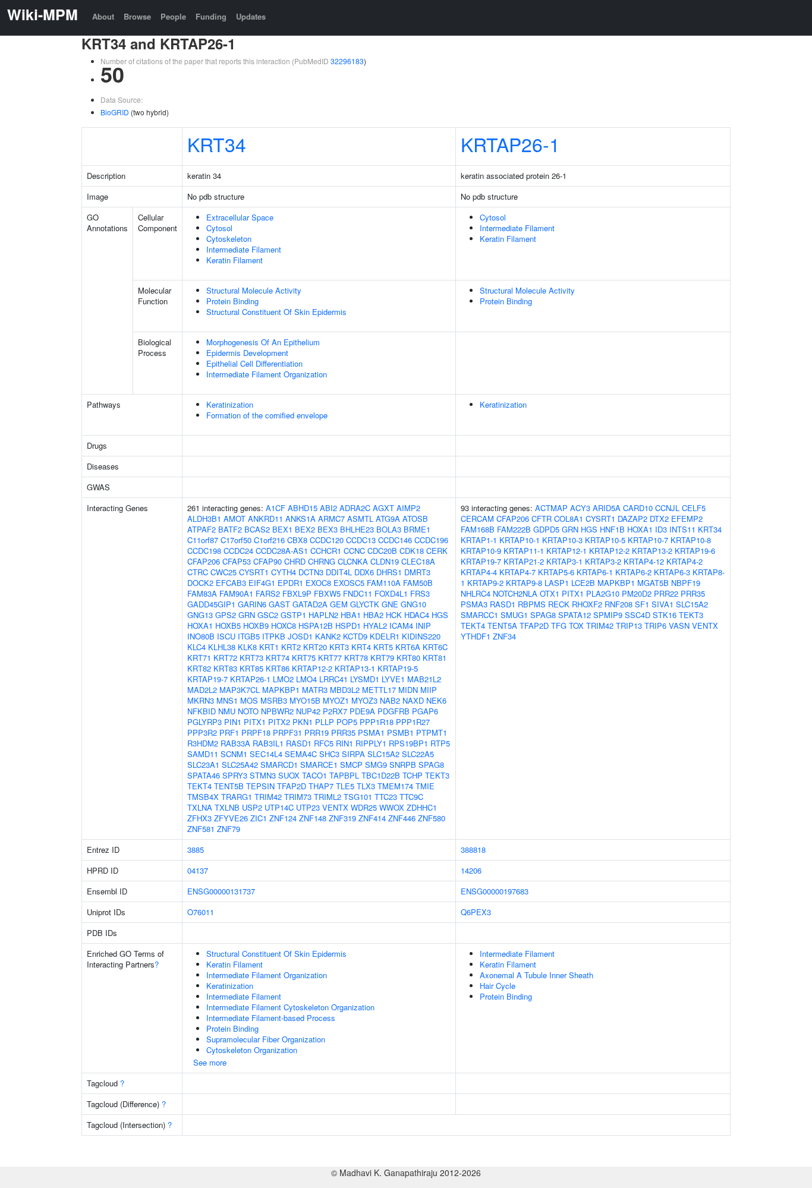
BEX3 (327, 529)
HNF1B (612, 529)
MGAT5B (653, 582)
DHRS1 (389, 572)
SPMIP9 (607, 614)
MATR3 (315, 689)
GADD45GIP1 (211, 604)
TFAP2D (291, 786)
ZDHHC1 (422, 807)
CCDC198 (204, 550)
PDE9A (362, 711)
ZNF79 (228, 828)
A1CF (275, 507)
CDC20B (382, 550)
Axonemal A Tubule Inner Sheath (536, 975)
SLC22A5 (418, 754)
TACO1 (314, 775)
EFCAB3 (231, 582)
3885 (195, 849)
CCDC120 (327, 540)
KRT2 (291, 647)
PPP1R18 (377, 721)
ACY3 (580, 507)
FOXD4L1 (391, 593)
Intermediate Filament (243, 249)
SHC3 (329, 754)
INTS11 (682, 529)
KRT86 (277, 668)
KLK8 (247, 647)
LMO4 (306, 679)
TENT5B (229, 786)
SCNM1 (234, 754)
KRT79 (382, 657)
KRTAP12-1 (566, 550)
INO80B (201, 636)
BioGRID (114, 112)
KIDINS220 (421, 636)
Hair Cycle (497, 985)
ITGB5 (249, 636)
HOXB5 (228, 625)
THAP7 (321, 786)
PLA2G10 (602, 593)
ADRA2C (354, 507)
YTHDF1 (475, 636)
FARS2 (268, 593)
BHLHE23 (357, 529)
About (103, 16)
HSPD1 (348, 625)
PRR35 (343, 732)
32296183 (347, 61)
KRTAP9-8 (524, 582)
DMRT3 (417, 572)
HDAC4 (416, 614)
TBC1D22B (380, 775)
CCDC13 (361, 540)
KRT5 (383, 647)
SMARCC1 (479, 614)
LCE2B (583, 582)
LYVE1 (393, 679)
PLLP (324, 721)
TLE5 (345, 786)
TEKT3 (437, 775)
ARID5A (607, 507)
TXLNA (199, 807)
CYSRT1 (254, 572)
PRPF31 (287, 732)
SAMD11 (202, 754)
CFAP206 (203, 561)
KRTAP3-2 (603, 561)
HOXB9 (256, 625)
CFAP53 (236, 561)
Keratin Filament (234, 260)
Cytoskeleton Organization (251, 1049)
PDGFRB (393, 711)
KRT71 (199, 657)
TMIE (425, 786)
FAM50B (418, 582)
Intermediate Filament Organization (266, 374)
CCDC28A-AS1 (282, 550)
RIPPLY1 (370, 743)
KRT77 (330, 657)
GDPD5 (546, 529)
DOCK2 (200, 582)
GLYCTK (364, 604)
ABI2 (328, 507)
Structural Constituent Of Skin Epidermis (276, 311)
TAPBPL (344, 775)
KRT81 (434, 657)
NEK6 (436, 700)
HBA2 (373, 614)
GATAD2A (310, 604)
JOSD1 (300, 636)
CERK (437, 550)
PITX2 (279, 721)
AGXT (383, 507)
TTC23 (385, 796)
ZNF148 (312, 818)
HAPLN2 (323, 614)
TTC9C (411, 796)
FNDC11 (357, 593)
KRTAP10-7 (648, 540)
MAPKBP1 (281, 689)
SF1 (642, 604)
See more (209, 1062)
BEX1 (282, 529)
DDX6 (364, 572)
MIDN (408, 689)
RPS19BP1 (408, 743)
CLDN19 (384, 561)
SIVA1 (662, 604)
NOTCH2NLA (515, 593)
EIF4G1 (261, 582)
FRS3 (420, 593)
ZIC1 (258, 818)
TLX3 (366, 786)
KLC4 (196, 647)
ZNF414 (372, 818)
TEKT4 (199, 786)
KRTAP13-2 (652, 550)
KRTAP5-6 (556, 572)
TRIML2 (327, 796)
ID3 (661, 529)
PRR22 (666, 593)
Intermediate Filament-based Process (270, 1017)
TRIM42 (268, 796)
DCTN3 (310, 572)
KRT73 (251, 657)
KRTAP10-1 (519, 540)
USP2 (252, 807)
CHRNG (321, 561)
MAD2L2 (202, 689)
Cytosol (219, 228)
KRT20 (315, 647)
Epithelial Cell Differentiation (254, 363)
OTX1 (549, 593)
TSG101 (358, 796)
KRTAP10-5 (605, 540)
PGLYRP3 (204, 721)
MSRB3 (273, 700)
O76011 (200, 912)
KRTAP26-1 (510, 143)
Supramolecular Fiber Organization (265, 1039)
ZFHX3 (199, 818)
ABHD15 (302, 507)
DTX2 (659, 518)
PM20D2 (637, 593)
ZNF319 (342, 818)
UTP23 (308, 807)
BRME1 (417, 529)
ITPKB (273, 636)
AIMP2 (408, 507)
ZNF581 (201, 828)
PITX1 (255, 721)
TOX (576, 625)
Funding (211, 16)
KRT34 (216, 143)
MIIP (428, 689)
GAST (279, 604)
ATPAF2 (201, 529)
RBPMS (532, 604)
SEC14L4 (266, 754)
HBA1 (351, 614)
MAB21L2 (424, 679)
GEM (339, 604)
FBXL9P (296, 593)
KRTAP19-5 (397, 668)
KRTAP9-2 (485, 582)
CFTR (541, 518)
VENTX (335, 807)
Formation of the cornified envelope (267, 415)
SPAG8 (431, 764)
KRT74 (277, 657)
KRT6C (435, 647)
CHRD (295, 561)
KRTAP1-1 (479, 540)
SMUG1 (514, 614)
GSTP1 (293, 614)
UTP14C (279, 807)
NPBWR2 (277, 711)
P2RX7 (335, 711)
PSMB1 (400, 732)
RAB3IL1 (268, 743)
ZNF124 (283, 818)
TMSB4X (203, 796)
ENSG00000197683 (494, 891)
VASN (679, 625)
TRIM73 (297, 796)
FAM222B (514, 529)
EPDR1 (290, 582)
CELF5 (694, 507)
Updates (251, 16)
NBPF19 (685, 582)
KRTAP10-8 (691, 540)
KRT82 (199, 668)
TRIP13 (629, 625)
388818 (473, 849)
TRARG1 (236, 796)
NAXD (413, 700)
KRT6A (407, 647)
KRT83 (225, 668)
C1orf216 (269, 540)
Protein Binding (232, 301)
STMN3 (263, 775)
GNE (390, 604)
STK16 (664, 614)
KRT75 (304, 657)
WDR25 (364, 807)
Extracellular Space (239, 217)
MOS (249, 700)
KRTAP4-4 (479, 572)
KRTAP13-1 (355, 668)
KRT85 (251, 668)
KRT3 (339, 647)
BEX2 (305, 529)
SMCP (351, 764)
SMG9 (376, 764)
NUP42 (308, 711)
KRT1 (269, 647)
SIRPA (353, 754)
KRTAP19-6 (695, 550)
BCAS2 (257, 529)
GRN (246, 614)
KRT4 (361, 647)
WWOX (391, 807)
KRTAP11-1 (523, 550)
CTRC (197, 572)
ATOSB (415, 518)
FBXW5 (327, 593)
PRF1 (229, 732)
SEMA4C (301, 754)
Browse (137, 16)
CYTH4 (283, 572)
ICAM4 (401, 625)
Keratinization (229, 404)
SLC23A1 (203, 764)
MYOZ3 (364, 700)
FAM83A (202, 593)
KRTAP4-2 (684, 561)
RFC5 (323, 743)
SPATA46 (203, 775)
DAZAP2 (632, 518)
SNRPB (402, 764)
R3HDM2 (202, 743)
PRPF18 (255, 732)
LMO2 (283, 679)
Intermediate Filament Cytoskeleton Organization (290, 1007)
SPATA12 (574, 614)
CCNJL (667, 507)
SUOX (289, 775)
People (173, 16)
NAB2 (390, 700)
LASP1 (557, 582)
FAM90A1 (236, 593)
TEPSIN (260, 786)
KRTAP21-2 (523, 561)
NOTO (248, 711)
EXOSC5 (348, 582)
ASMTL (360, 518)
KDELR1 (384, 636)
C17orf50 (236, 540)
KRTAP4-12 (644, 561)
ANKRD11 (265, 518)
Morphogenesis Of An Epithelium (263, 342)
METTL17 (379, 689)
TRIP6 (655, 625)
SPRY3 (234, 775)
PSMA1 (371, 732)
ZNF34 (504, 636)
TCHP (412, 775)
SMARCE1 (319, 764)
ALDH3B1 (204, 518)
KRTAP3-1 (564, 561)
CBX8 (297, 540)
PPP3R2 (202, 732)
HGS (440, 614)
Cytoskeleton (228, 238)
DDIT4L (339, 572)
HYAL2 (375, 625)
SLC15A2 (383, 754)
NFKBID (201, 711)
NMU (226, 711)
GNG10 (413, 604)
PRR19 (316, 732)
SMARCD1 (279, 764)
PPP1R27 (413, 721)
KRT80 (408, 657)
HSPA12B (315, 625)
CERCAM (477, 518)
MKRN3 (200, 700)
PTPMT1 (431, 732)
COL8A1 (568, 518)
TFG (558, 625)
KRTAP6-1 (595, 572)
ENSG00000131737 (221, 891)
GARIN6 (252, 604)
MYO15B (304, 700)
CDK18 (411, 550)
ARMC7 (331, 518)
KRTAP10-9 (481, 550)
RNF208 (618, 604)
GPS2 (225, 614)
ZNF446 (402, 818)
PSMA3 (474, 604)
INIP (423, 625)
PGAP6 (425, 711)
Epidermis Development (247, 352)
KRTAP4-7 (517, 572)
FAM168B (478, 529)
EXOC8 (318, 582)
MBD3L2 (345, 689)
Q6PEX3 (476, 912)
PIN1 (232, 721)
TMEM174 (395, 786)
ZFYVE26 (231, 818)
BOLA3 (388, 529)
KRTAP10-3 (562, 540)
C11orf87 (202, 540)
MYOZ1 (336, 700)
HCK (394, 614)
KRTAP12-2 (312, 668)
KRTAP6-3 (672, 572)
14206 (471, 870)
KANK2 (328, 636)
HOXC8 (283, 625)
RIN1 (344, 743)
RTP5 (440, 743)
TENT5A (502, 625)
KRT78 (356, 657)
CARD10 (638, 507)
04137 (197, 870)
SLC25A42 (240, 764)
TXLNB (227, 807)
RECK (558, 604)
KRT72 (225, 657)
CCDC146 (395, 540)
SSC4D (637, 614)
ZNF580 (431, 818)
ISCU (226, 636)
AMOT (235, 518)
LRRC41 (333, 679)
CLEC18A (418, 561)
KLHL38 (221, 647)
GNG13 (200, 614)
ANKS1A (300, 518)
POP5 (346, 721)
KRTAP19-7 (207, 679)
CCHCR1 (325, 550)
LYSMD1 (364, 679)
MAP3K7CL (239, 689)
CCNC (354, 550)
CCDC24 (238, 550)
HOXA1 (200, 625)
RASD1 (298, 743)
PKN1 (302, 721)
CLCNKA (353, 561)
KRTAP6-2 (633, 572)
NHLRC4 (475, 593)
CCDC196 (431, 540)
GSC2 (267, 614)
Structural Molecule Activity (253, 290)
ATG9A (388, 518)
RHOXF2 (587, 604)
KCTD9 (355, 636)
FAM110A (384, 582)
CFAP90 (267, 561)
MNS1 (227, 700)
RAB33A (235, 743)
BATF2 (230, 529)
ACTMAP (551, 507)
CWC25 (223, 572)
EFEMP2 (687, 518)
